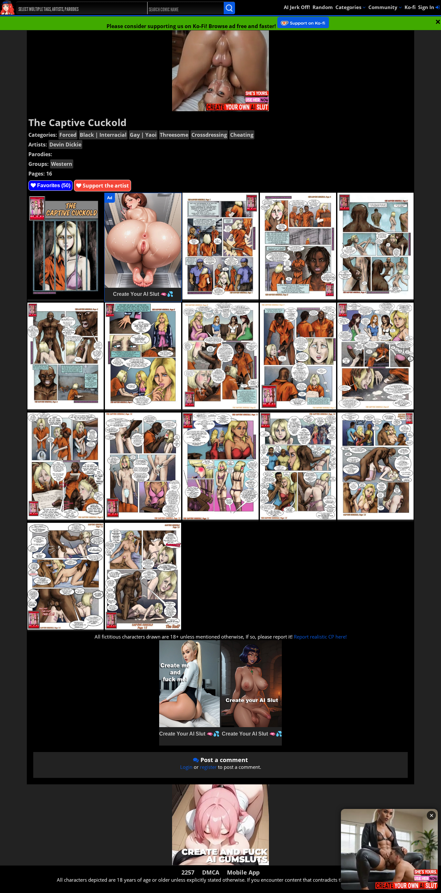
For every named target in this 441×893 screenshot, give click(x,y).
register (208, 767)
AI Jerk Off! (297, 7)
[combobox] (75, 8)
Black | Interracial (103, 134)
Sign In (427, 7)
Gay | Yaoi (143, 134)
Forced (68, 134)
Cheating (241, 134)
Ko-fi (410, 7)
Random (323, 7)
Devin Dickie (65, 144)
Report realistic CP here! (320, 636)
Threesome (174, 134)
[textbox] (76, 8)
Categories (349, 7)
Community (383, 7)
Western (61, 163)
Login (186, 767)
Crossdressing (209, 134)
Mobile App (243, 872)
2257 (187, 872)
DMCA (210, 872)
